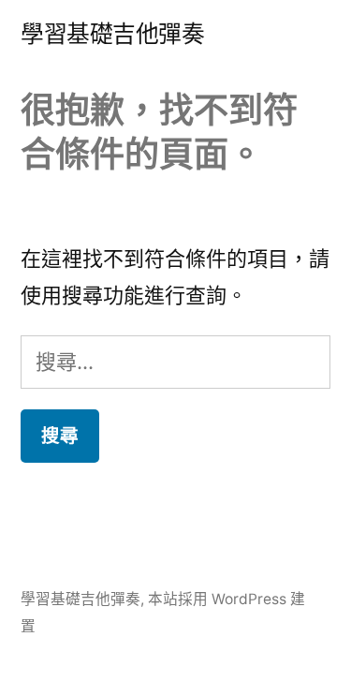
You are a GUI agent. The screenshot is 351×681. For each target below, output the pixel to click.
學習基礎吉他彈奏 (112, 34)
